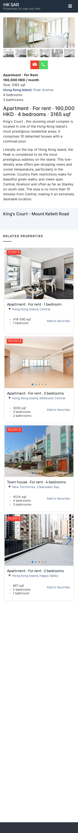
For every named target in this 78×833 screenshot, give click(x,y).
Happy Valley (49, 576)
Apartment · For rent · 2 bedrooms (35, 571)
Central (45, 309)
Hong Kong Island (25, 309)
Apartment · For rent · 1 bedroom (34, 304)
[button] (68, 273)
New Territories (23, 487)
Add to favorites (58, 321)
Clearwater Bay (48, 487)
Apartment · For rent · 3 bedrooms (35, 393)
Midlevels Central (52, 398)
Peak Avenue (43, 90)
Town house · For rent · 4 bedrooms (36, 482)
